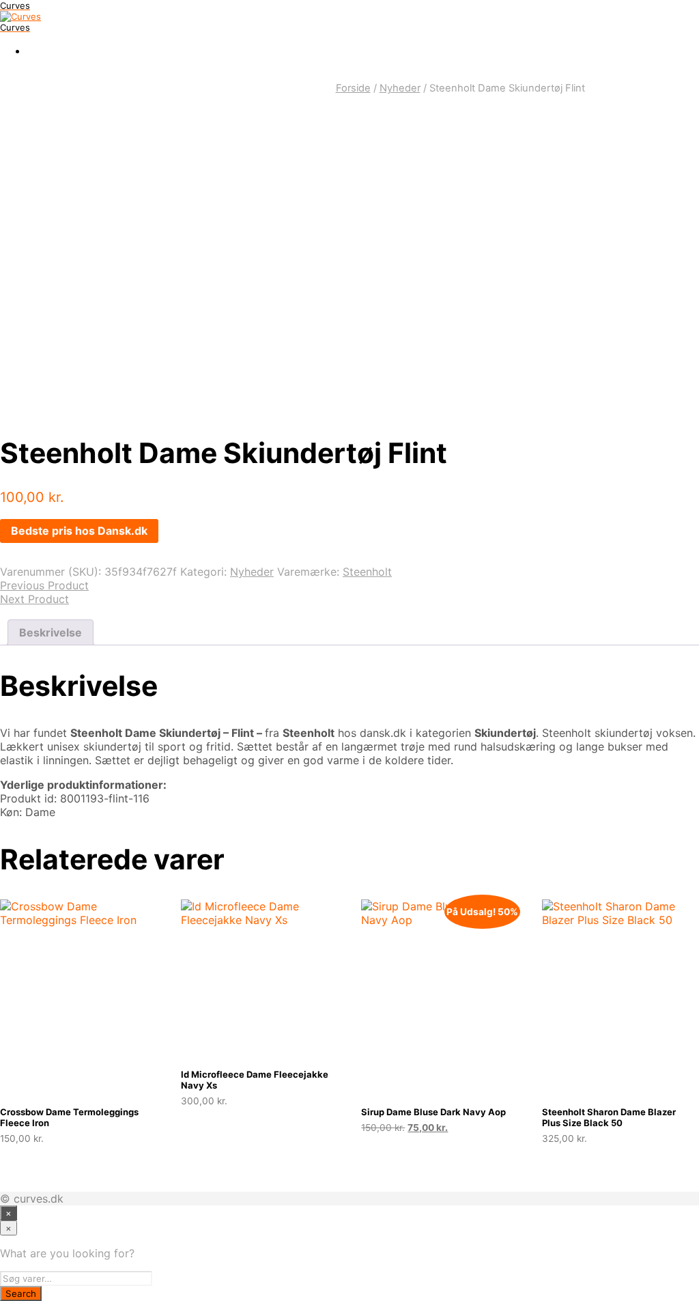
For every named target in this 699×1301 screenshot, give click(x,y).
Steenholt (367, 571)
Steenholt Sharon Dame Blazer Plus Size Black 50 (609, 1117)
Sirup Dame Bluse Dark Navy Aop (433, 1111)
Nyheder (400, 88)
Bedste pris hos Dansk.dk (79, 530)
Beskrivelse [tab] (50, 632)
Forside (353, 88)
